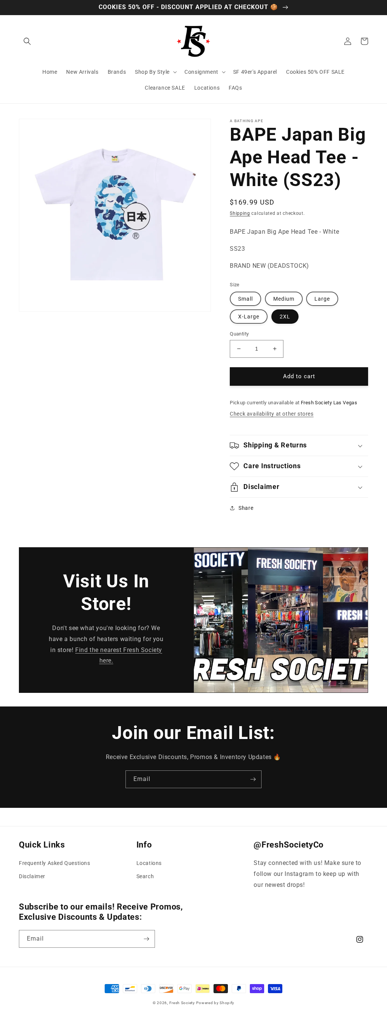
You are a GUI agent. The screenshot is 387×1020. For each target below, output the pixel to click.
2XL (285, 317)
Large (322, 299)
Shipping (240, 213)
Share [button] (245, 508)
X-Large (248, 317)
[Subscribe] (253, 779)
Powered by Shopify (215, 1003)
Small (245, 299)
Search (145, 876)
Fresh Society (182, 1003)
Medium (283, 299)
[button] (27, 41)
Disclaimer (32, 876)
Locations (149, 863)
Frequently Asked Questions (54, 863)
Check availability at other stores (271, 414)
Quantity (239, 334)
